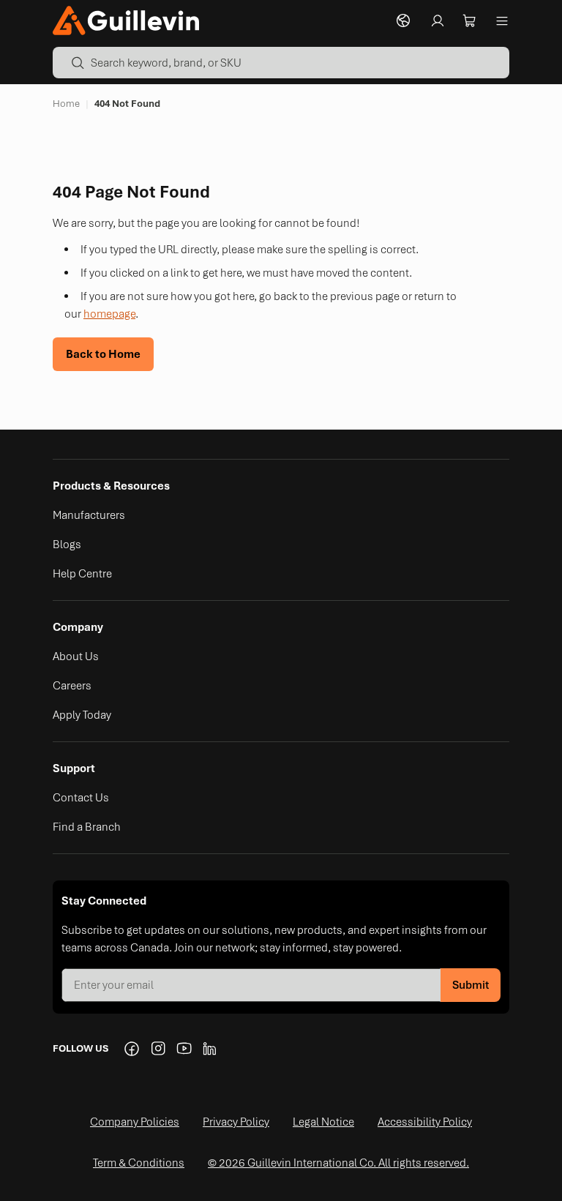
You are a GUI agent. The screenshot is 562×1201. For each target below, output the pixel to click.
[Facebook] (131, 1049)
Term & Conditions (138, 1163)
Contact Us (81, 797)
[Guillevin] (126, 20)
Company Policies (134, 1122)
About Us (76, 656)
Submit (470, 985)
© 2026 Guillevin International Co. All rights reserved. (338, 1163)
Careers (72, 685)
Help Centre (82, 573)
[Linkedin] (211, 1049)
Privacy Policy (236, 1122)
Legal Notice (323, 1122)
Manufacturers (89, 515)
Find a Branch (87, 827)
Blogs (67, 544)
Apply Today (82, 715)
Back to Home (103, 354)
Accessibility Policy (425, 1122)
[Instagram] (158, 1049)
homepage (109, 314)
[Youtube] (184, 1049)
